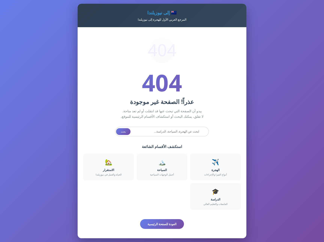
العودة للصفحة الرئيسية (162, 224)
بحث (123, 131)
